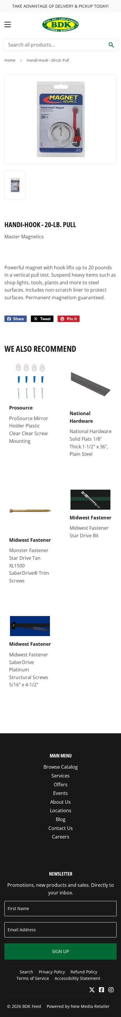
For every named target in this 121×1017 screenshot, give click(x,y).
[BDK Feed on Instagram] (111, 990)
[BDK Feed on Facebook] (101, 990)
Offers (61, 784)
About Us (60, 802)
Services (60, 775)
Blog (60, 819)
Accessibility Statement (77, 978)
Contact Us (60, 828)
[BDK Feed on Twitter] (92, 990)
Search (26, 972)
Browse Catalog (60, 767)
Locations (60, 810)
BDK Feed (31, 1006)
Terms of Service (32, 978)
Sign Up (60, 951)
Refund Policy (83, 972)
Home (9, 60)
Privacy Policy (52, 972)
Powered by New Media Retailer (78, 1006)
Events (60, 793)
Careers (60, 836)
